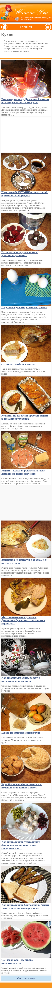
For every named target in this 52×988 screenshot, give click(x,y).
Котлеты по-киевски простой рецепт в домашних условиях (24, 417)
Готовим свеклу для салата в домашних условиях (19, 254)
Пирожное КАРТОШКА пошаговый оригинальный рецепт (24, 194)
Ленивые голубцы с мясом (18, 363)
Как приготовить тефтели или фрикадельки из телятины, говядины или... (20, 845)
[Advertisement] (26, 134)
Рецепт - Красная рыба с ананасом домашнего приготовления (23, 472)
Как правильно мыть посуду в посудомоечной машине (20, 679)
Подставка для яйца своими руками (24, 307)
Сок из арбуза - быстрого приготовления (17, 961)
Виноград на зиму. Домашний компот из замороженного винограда (25, 101)
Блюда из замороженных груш (20, 732)
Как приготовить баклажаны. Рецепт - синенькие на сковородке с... (25, 906)
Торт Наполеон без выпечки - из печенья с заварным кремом (21, 786)
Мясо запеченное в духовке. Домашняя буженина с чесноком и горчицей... (23, 620)
